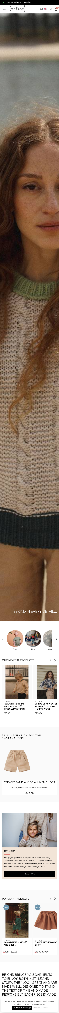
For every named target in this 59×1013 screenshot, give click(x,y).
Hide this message (22, 1007)
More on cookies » (40, 1008)
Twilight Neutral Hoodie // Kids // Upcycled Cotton (14, 706)
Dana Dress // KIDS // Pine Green (15, 943)
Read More (29, 874)
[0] (56, 9)
